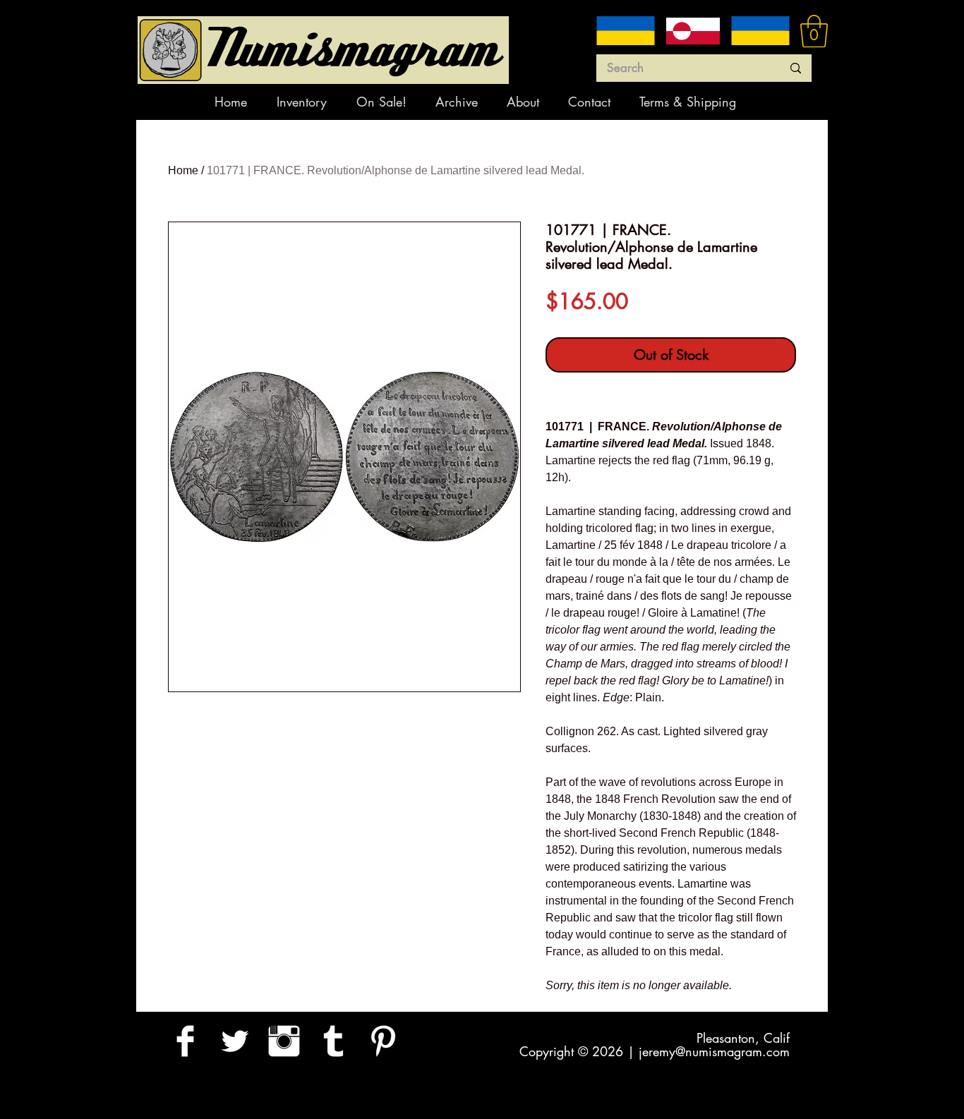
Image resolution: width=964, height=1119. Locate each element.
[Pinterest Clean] (383, 1041)
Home (183, 170)
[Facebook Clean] (185, 1041)
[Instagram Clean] (284, 1041)
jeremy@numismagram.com (714, 1051)
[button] (814, 31)
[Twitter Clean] (235, 1041)
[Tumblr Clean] (333, 1041)
